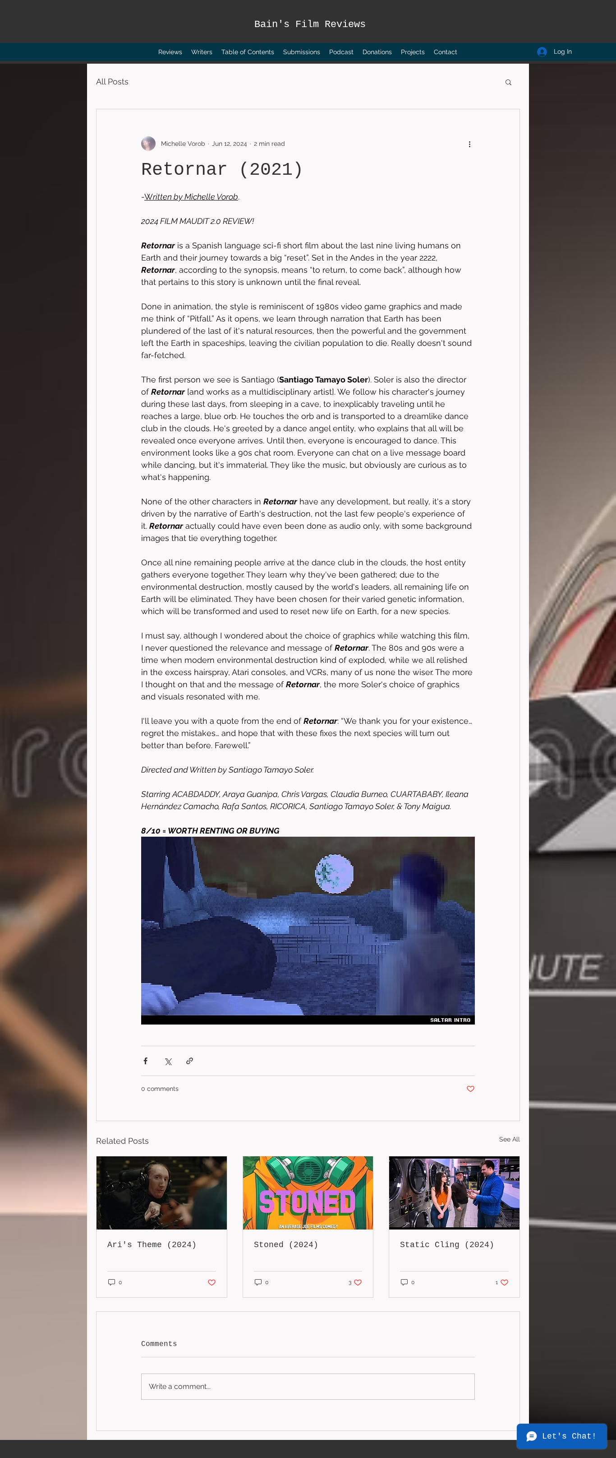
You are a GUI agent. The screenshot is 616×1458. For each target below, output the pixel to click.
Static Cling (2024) (447, 1244)
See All (509, 1139)
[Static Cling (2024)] (454, 1193)
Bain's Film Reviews (310, 24)
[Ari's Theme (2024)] (162, 1193)
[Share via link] (189, 1061)
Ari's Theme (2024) (152, 1244)
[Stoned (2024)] (308, 1193)
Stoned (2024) (286, 1244)
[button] (508, 81)
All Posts (112, 81)
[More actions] (469, 143)
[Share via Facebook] (145, 1061)
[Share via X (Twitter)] (167, 1061)
